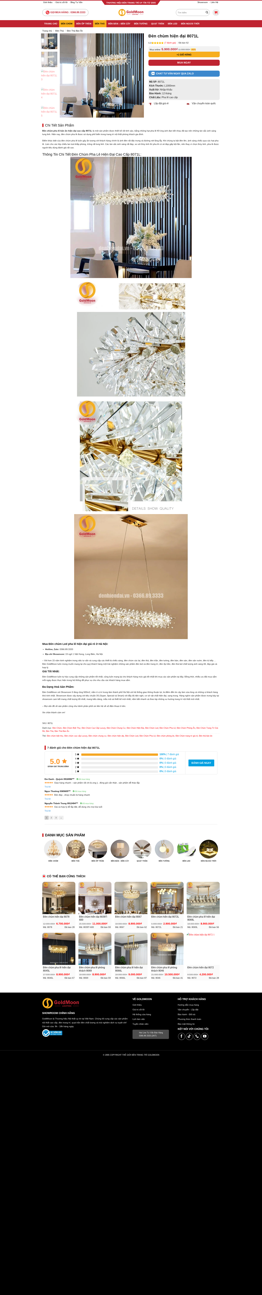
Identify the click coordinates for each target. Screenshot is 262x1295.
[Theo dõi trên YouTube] (204, 1036)
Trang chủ (47, 31)
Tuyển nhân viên (140, 1024)
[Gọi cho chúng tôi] (197, 1036)
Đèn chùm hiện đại (116, 736)
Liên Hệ (214, 2)
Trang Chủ (50, 23)
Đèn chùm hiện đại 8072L (165, 916)
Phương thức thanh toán (189, 1019)
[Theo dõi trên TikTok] (189, 1036)
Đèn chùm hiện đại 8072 (200, 967)
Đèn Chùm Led (151, 728)
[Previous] (65, 75)
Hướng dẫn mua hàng (188, 1005)
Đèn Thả (100, 23)
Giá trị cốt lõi (61, 2)
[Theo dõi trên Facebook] (181, 1036)
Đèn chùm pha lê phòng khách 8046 (164, 969)
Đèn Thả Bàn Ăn (75, 31)
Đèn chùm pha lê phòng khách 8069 (92, 969)
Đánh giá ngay (201, 763)
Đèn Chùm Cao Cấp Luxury (94, 728)
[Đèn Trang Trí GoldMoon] (131, 12)
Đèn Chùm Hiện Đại (135, 728)
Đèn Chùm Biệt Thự (72, 728)
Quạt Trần (157, 23)
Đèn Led (172, 23)
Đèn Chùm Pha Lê (168, 728)
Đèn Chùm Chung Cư (116, 728)
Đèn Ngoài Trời (190, 23)
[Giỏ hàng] (216, 12)
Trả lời (48, 786)
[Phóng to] (64, 114)
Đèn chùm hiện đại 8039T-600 (93, 918)
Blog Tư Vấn (76, 2)
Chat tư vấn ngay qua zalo (175, 73)
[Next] (138, 75)
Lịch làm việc (139, 1019)
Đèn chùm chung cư (97, 736)
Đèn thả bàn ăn (205, 736)
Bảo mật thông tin (186, 1024)
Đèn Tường (141, 23)
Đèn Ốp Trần (83, 23)
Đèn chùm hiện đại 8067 (128, 916)
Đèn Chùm (67, 23)
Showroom (202, 2)
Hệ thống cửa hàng (142, 1014)
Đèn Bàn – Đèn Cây (119, 23)
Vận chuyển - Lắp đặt (188, 1009)
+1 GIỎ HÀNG (184, 54)
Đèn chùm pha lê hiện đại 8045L (57, 969)
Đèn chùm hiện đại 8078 (56, 916)
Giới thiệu (47, 2)
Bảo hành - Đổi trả (186, 1014)
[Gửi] (207, 12)
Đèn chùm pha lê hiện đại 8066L (129, 969)
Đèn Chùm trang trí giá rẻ (187, 736)
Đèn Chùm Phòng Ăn (186, 728)
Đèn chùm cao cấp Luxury (75, 736)
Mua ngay (184, 62)
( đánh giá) (170, 43)
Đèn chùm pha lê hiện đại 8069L (201, 918)
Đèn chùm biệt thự (55, 736)
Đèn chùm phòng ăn (165, 736)
